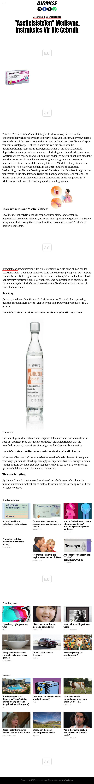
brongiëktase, (10, 269)
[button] (3, 3)
